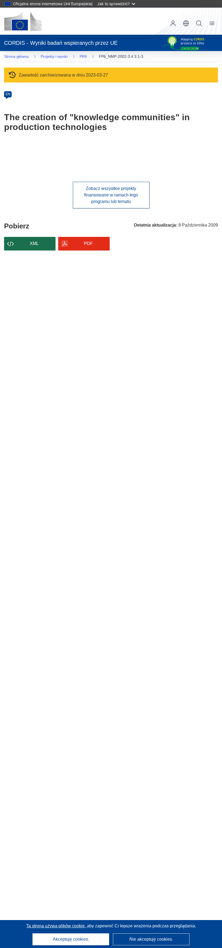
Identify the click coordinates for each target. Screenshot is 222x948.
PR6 (83, 56)
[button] (186, 23)
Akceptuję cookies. (71, 939)
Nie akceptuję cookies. (151, 939)
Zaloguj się (173, 23)
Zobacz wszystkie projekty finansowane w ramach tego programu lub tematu (111, 195)
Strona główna (16, 56)
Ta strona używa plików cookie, (56, 926)
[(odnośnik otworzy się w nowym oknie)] (22, 21)
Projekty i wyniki (54, 56)
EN (8, 94)
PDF (88, 243)
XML (34, 243)
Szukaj (199, 23)
